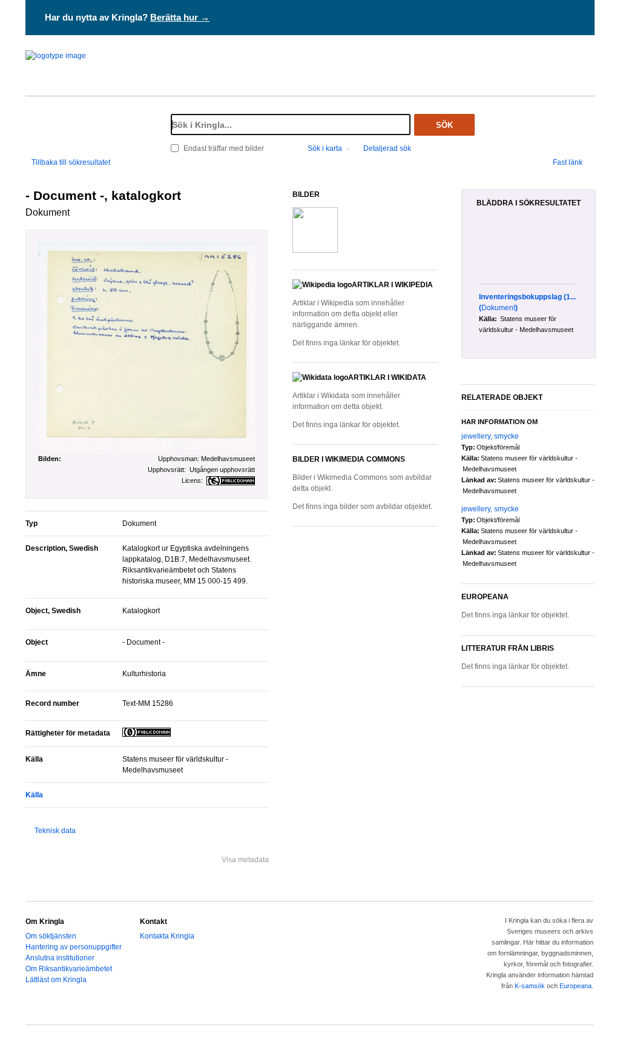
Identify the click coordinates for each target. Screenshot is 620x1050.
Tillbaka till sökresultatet (70, 162)
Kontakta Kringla (167, 936)
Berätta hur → (179, 17)
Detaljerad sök (387, 148)
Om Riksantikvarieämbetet (68, 969)
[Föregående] (472, 252)
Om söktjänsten (50, 936)
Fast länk (567, 162)
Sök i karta (325, 148)
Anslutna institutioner (59, 958)
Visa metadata (245, 860)
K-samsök (530, 985)
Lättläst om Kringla (56, 979)
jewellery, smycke (490, 436)
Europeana (575, 985)
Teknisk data (55, 830)
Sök (444, 125)
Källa (34, 795)
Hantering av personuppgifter (73, 947)
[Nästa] (591, 252)
